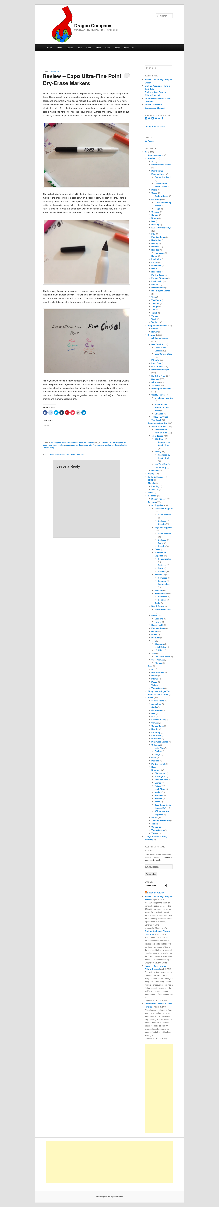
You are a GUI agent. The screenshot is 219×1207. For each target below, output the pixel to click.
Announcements (155, 155)
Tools (160, 543)
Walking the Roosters (161, 388)
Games (154, 631)
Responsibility (158, 287)
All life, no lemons (159, 338)
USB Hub (159, 650)
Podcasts (152, 495)
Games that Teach (163, 177)
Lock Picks (160, 789)
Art (152, 161)
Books (154, 189)
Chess (154, 192)
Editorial (155, 360)
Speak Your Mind (159, 426)
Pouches (159, 795)
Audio (98, 47)
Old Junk (155, 744)
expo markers (77, 445)
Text (80, 47)
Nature (154, 268)
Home (49, 47)
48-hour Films (157, 700)
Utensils (90, 442)
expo (68, 445)
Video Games (157, 659)
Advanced (162, 577)
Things (154, 306)
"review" (105, 442)
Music (154, 634)
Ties (153, 309)
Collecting (156, 199)
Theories (155, 303)
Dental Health (157, 625)
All (146, 152)
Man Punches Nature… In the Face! (161, 407)
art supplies (118, 442)
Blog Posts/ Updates (157, 325)
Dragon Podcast (158, 498)
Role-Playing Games (160, 290)
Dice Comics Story (163, 353)
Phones (158, 662)
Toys (153, 653)
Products (155, 637)
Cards (154, 707)
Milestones (156, 265)
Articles (151, 158)
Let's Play (155, 732)
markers (115, 445)
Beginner (162, 580)
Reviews (82, 442)
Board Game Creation (161, 164)
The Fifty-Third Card (160, 820)
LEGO (151, 480)
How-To (158, 621)
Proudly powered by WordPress (109, 1196)
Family (158, 451)
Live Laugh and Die (164, 397)
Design (154, 218)
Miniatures (156, 738)
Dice (153, 221)
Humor (154, 256)
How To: (155, 249)
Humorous (159, 252)
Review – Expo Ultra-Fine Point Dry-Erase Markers (82, 79)
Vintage (154, 315)
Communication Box (157, 423)
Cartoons (159, 618)
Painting (155, 486)
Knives (154, 262)
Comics (70, 47)
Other (107, 47)
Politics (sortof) (158, 763)
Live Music (156, 735)
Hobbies (155, 246)
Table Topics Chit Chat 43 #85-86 (69, 454)
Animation (156, 703)
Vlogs (157, 754)
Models (151, 483)
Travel (154, 312)
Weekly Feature (158, 394)
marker (108, 445)
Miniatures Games (159, 741)
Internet (154, 678)
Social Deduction (163, 609)
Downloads (129, 47)
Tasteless (155, 385)
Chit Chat (159, 438)
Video (88, 47)
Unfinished (156, 826)
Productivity (157, 281)
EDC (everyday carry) (161, 227)
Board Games (157, 606)
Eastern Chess (161, 196)
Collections (156, 710)
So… (150, 666)
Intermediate (164, 584)
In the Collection (155, 476)
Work (153, 319)
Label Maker (160, 647)
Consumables (164, 514)
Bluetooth (159, 643)
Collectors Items (162, 656)
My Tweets (149, 141)
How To (154, 729)
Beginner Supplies (70, 442)
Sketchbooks (161, 593)
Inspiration (156, 259)
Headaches (156, 240)
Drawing (155, 224)
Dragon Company (92, 25)
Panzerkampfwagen (160, 369)
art (111, 442)
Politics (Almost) (159, 278)
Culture (154, 215)
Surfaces (162, 520)
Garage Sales (157, 725)
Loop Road (156, 363)
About (59, 47)
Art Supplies (56, 442)
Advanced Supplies (164, 508)
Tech (153, 296)
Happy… (152, 473)
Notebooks (156, 271)
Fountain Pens (158, 237)
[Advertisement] (159, 1088)
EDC (153, 716)
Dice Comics (157, 344)
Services (159, 590)
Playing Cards (157, 275)
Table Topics (157, 435)
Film (153, 233)
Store (117, 47)
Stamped (155, 379)
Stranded (159, 413)
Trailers (154, 685)
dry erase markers (57, 445)
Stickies (155, 382)
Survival (158, 798)
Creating (155, 211)
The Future (156, 300)
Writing (154, 322)
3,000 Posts (50, 454)
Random (155, 284)
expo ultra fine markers (94, 445)
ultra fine (124, 445)
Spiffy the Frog (158, 375)
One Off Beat (157, 366)
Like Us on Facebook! (155, 127)
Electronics (160, 773)
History (154, 243)
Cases (157, 549)
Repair (154, 766)
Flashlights (160, 776)
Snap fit (155, 489)
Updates (155, 470)
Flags (157, 208)
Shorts (154, 817)
